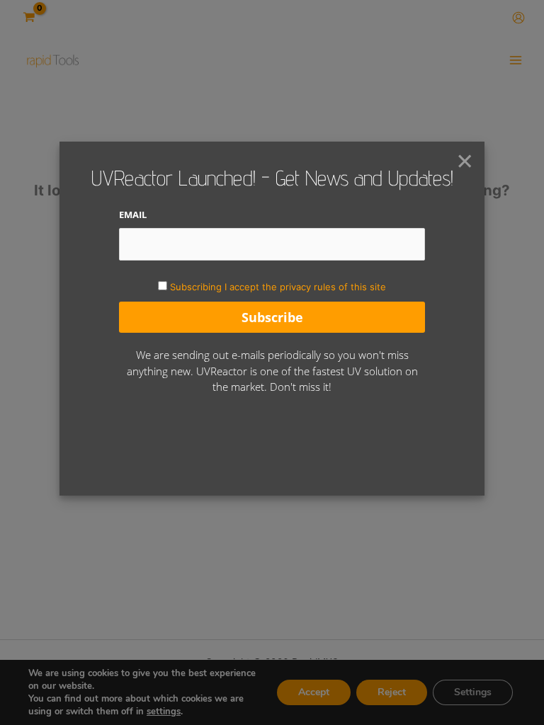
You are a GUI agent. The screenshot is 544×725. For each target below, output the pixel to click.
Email (133, 214)
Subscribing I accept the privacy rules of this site (278, 286)
